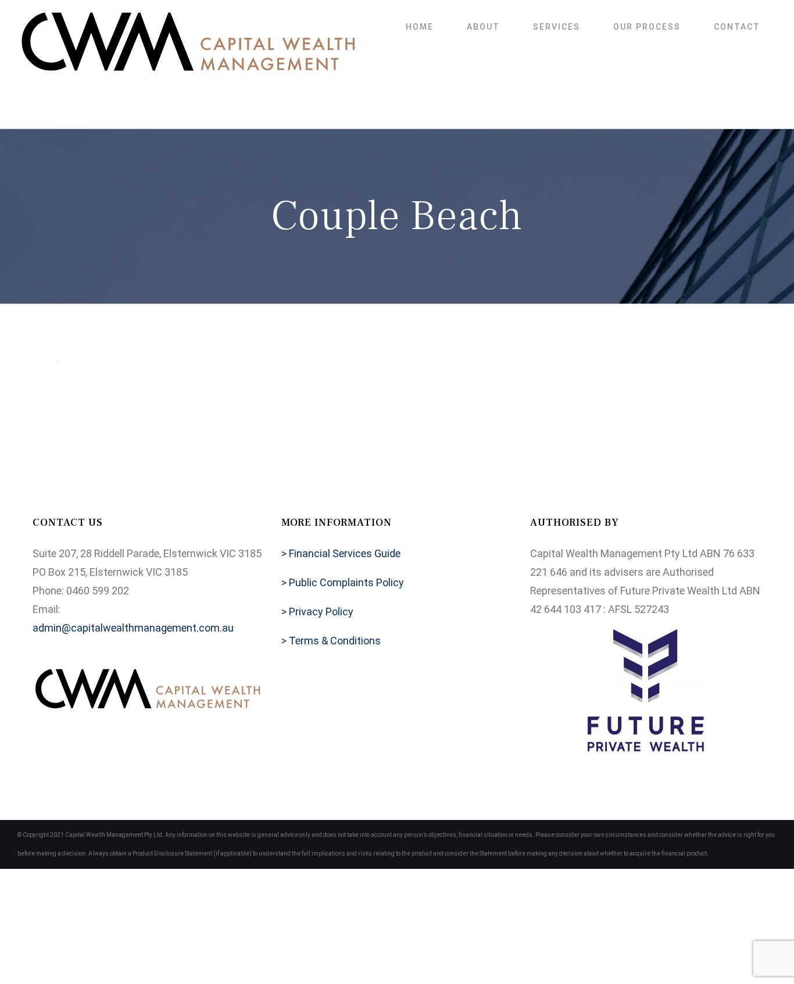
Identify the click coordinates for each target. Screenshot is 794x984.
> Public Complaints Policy (342, 582)
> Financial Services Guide (340, 553)
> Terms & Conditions (331, 640)
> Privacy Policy (317, 611)
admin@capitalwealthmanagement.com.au (133, 628)
